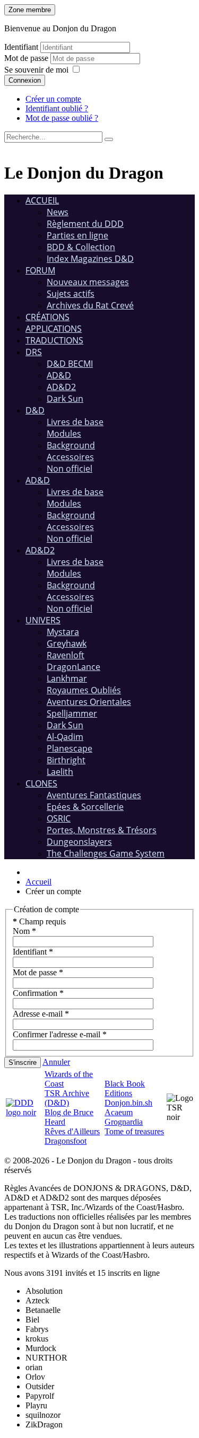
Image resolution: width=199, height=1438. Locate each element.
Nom (24, 931)
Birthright (66, 760)
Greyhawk (66, 643)
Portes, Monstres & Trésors (102, 830)
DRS (33, 352)
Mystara (63, 632)
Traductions (54, 340)
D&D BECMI (70, 363)
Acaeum (119, 1112)
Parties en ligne (77, 235)
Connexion (24, 80)
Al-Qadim (65, 737)
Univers (42, 620)
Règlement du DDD (85, 224)
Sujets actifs (70, 293)
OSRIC (59, 818)
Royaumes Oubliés (84, 690)
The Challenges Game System (106, 853)
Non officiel (69, 468)
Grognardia (124, 1121)
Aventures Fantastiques (94, 795)
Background (71, 445)
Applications (53, 328)
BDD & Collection (81, 247)
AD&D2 (61, 387)
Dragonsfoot (65, 1140)
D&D (35, 410)
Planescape (69, 748)
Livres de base (75, 422)
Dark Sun (65, 398)
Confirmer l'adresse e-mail (60, 1034)
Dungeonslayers (79, 842)
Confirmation (38, 993)
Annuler (56, 1061)
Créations (47, 317)
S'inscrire (22, 1062)
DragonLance (73, 667)
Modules (64, 433)
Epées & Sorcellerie (85, 807)
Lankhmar (67, 678)
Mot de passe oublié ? (61, 117)
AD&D (59, 375)
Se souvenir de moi (36, 69)
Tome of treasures (134, 1131)
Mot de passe (27, 58)
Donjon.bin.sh (128, 1102)
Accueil (42, 200)
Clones (41, 783)
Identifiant (21, 46)
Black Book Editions (125, 1088)
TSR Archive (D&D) (67, 1098)
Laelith (60, 772)
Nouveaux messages (88, 282)
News (57, 212)
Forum (40, 270)
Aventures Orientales (89, 702)
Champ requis (39, 921)
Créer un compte (53, 98)
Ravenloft (65, 655)
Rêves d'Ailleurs (72, 1131)
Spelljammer (72, 713)
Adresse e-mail (41, 1013)
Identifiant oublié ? (56, 108)
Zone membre (29, 10)
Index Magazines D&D (90, 258)
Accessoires (70, 457)
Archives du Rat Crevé (90, 305)
